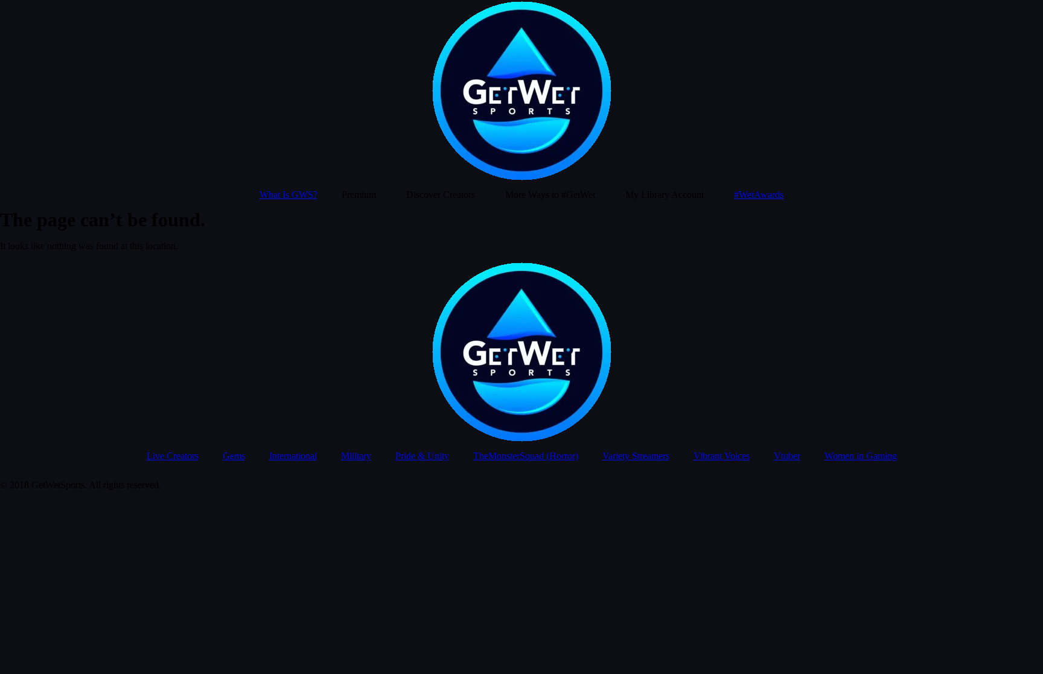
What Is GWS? (288, 194)
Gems (234, 456)
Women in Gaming (861, 456)
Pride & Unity (422, 456)
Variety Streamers (635, 456)
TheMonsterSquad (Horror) (525, 456)
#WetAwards (758, 194)
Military (356, 456)
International (293, 456)
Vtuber (787, 456)
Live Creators (173, 456)
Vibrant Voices (722, 456)
